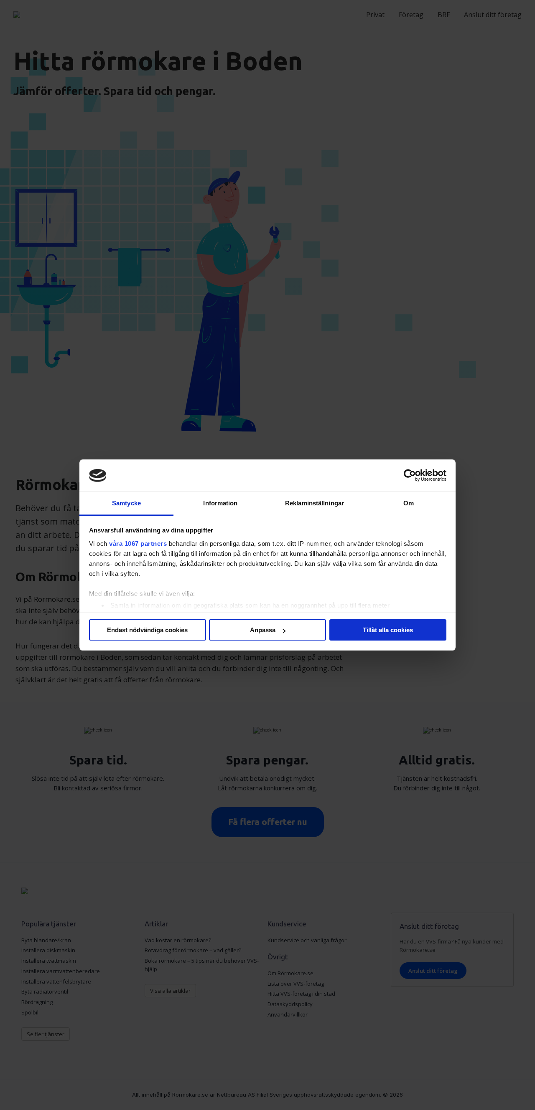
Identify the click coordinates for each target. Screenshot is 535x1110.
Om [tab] (408, 503)
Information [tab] (220, 503)
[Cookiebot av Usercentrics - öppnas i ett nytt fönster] (409, 475)
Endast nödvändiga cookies (147, 629)
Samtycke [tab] (126, 503)
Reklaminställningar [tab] (314, 503)
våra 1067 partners (138, 543)
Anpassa (262, 629)
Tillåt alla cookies (388, 629)
